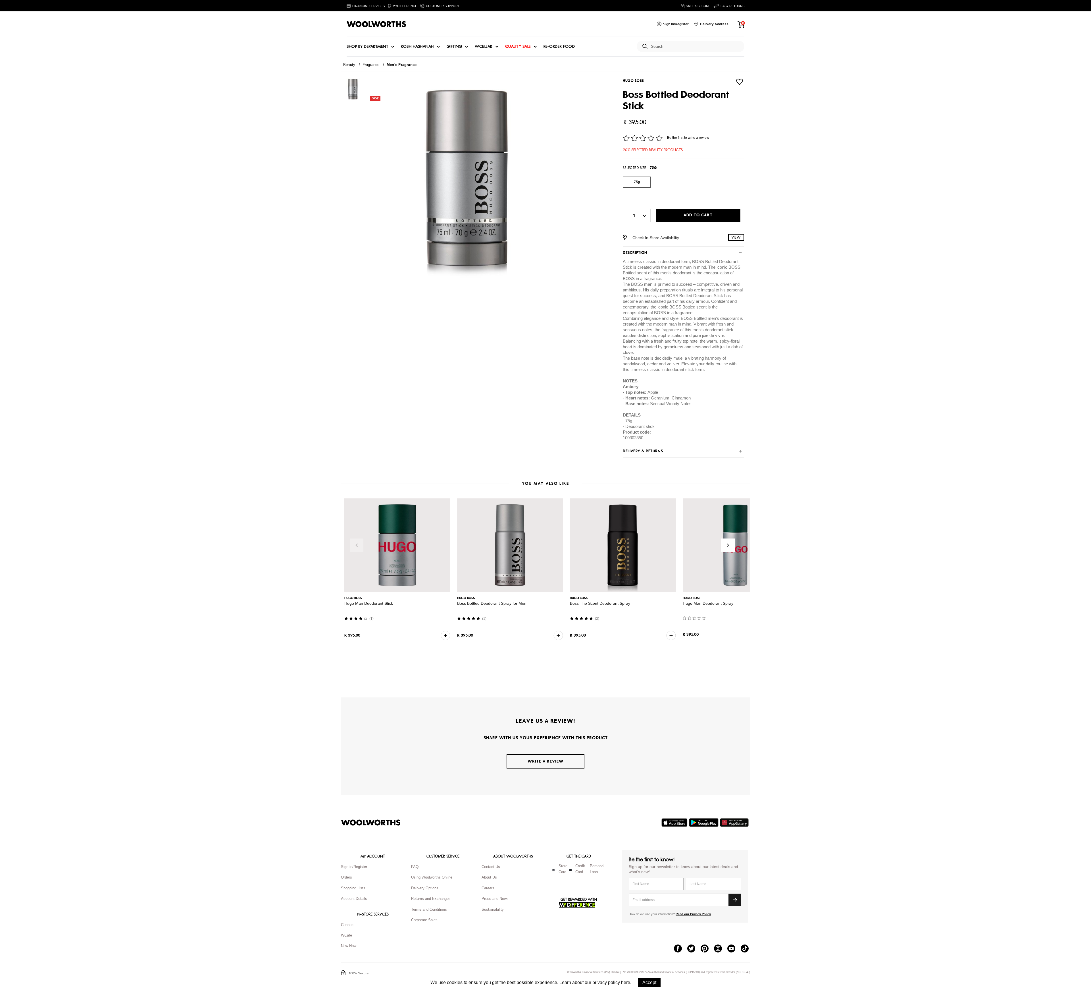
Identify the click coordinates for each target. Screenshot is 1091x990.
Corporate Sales (424, 920)
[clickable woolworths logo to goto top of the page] (371, 822)
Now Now (348, 946)
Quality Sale (518, 47)
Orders (346, 877)
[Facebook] (680, 949)
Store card (563, 869)
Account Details (354, 898)
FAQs (415, 867)
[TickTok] (747, 949)
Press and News (495, 898)
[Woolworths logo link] (376, 24)
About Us (489, 877)
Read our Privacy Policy (693, 914)
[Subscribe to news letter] (734, 900)
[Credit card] (570, 870)
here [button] (625, 982)
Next (728, 545)
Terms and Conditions (429, 909)
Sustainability (493, 909)
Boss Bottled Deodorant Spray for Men (495, 603)
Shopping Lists (353, 888)
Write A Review (545, 761)
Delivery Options (424, 888)
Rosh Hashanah (417, 47)
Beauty (349, 65)
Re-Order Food (559, 47)
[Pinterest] (707, 949)
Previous (356, 545)
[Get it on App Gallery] (735, 822)
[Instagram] (720, 949)
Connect (348, 925)
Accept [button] (649, 982)
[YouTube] (734, 949)
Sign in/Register (354, 867)
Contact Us (491, 867)
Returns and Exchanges (431, 898)
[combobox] (695, 46)
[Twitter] (694, 949)
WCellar (483, 47)
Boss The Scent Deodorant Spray (606, 603)
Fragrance (371, 65)
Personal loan (597, 869)
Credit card (580, 869)
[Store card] (553, 870)
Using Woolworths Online (431, 877)
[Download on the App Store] (675, 822)
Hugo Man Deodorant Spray (717, 603)
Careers (488, 888)
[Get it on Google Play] (704, 822)
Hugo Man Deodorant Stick (368, 603)
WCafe (346, 935)
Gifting (454, 47)
